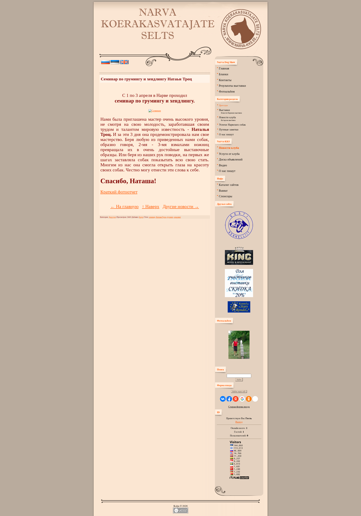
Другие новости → (181, 206)
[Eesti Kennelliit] (239, 238)
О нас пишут (226, 134)
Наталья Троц (161, 217)
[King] (239, 264)
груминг (170, 217)
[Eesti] (115, 61)
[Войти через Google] (242, 399)
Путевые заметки (228, 129)
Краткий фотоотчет (118, 191)
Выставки (224, 110)
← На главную (124, 206)
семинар (152, 217)
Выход (239, 421)
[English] (124, 61)
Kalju (141, 217)
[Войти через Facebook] (229, 399)
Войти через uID (239, 391)
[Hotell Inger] (239, 296)
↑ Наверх (150, 206)
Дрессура (112, 217)
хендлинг (177, 217)
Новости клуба (227, 117)
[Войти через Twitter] (255, 399)
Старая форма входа (239, 406)
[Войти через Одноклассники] (249, 399)
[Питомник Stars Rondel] (239, 311)
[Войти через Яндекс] (235, 399)
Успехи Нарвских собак (232, 124)
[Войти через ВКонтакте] (223, 399)
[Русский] (105, 61)
